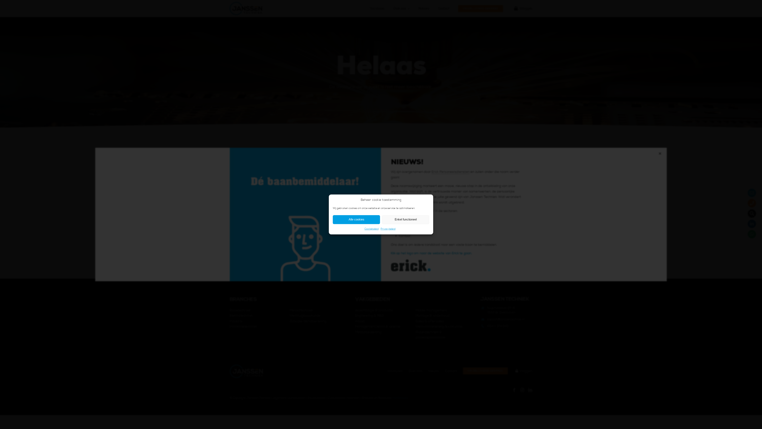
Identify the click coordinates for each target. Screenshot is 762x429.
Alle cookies (356, 219)
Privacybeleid (388, 228)
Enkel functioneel (406, 219)
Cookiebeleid (372, 228)
